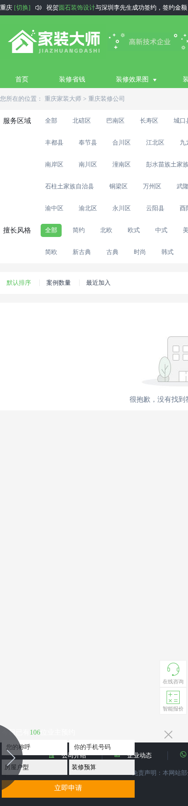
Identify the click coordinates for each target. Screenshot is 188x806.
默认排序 (19, 282)
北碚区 (82, 120)
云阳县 (155, 208)
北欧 (106, 230)
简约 (79, 230)
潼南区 (121, 164)
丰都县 (54, 142)
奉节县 (88, 142)
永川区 (121, 208)
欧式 (134, 230)
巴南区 (115, 120)
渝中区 (54, 208)
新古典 (82, 252)
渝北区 (88, 208)
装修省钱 (72, 79)
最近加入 (98, 282)
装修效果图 (132, 79)
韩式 (167, 252)
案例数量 (58, 282)
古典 (112, 252)
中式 (161, 230)
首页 (21, 79)
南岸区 (54, 164)
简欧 (51, 252)
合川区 (121, 142)
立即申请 (68, 788)
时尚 (140, 252)
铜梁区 (118, 186)
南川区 (88, 164)
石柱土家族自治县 (69, 186)
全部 (51, 120)
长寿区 (149, 120)
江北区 (155, 142)
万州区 (152, 186)
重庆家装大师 (63, 98)
